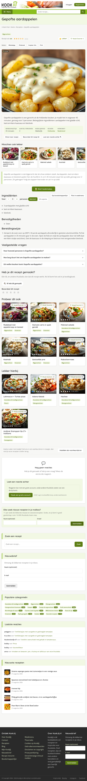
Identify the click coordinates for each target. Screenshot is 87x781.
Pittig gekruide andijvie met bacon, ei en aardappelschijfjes (34, 697)
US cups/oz (43, 199)
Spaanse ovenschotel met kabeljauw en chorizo (30, 680)
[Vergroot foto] (5, 109)
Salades (39, 614)
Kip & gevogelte (24, 614)
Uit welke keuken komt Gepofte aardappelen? (23, 264)
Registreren (80, 5)
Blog (3, 746)
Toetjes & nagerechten (48, 607)
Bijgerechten (6, 34)
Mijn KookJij (6, 749)
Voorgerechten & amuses (15, 607)
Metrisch (33, 199)
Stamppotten (8, 440)
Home (13, 27)
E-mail (39, 519)
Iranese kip (16, 688)
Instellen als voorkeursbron (70, 450)
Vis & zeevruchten (67, 607)
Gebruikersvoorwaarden (34, 746)
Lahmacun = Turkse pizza (14, 396)
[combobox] (58, 12)
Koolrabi (7, 359)
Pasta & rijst (70, 611)
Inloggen (69, 5)
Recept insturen (8, 756)
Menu (9, 12)
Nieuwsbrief (6, 753)
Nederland (61, 131)
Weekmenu (29, 737)
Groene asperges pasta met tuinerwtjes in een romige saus (34, 671)
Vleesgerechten (38, 403)
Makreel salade (67, 325)
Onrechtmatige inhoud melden (34, 757)
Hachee (64, 396)
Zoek (79, 544)
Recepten (19, 27)
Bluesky (64, 778)
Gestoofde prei (38, 359)
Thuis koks (29, 740)
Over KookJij (6, 737)
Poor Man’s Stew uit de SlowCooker (25, 706)
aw (11, 39)
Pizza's (6, 403)
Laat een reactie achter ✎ (52, 137)
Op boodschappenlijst (60, 195)
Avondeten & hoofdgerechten (71, 328)
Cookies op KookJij (32, 743)
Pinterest (22, 45)
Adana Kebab (38, 396)
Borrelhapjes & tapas (13, 611)
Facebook (82, 778)
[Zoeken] (82, 12)
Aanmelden (77, 524)
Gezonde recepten (53, 614)
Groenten (18, 330)
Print (41, 45)
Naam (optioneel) (9, 519)
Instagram (73, 778)
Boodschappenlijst (9, 759)
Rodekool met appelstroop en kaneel (13, 326)
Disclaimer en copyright (34, 749)
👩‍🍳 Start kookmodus (43, 189)
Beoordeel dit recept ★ (31, 137)
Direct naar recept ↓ (12, 137)
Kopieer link (32, 45)
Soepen (32, 607)
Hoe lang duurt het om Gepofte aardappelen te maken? (27, 257)
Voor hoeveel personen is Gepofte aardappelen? (24, 251)
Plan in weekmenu (77, 195)
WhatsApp (11, 45)
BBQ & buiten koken (54, 611)
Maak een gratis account (21, 495)
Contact (5, 740)
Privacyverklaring (31, 753)
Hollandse (51, 131)
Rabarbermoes (67, 359)
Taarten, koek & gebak (34, 611)
